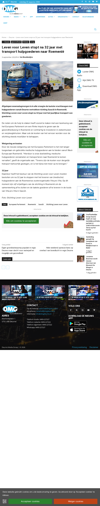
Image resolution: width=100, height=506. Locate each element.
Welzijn (26, 42)
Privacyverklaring (79, 347)
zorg (32, 42)
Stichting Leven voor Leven (57, 204)
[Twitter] (85, 1)
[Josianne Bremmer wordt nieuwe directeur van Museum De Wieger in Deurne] (81, 259)
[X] (25, 236)
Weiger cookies (75, 501)
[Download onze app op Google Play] (77, 326)
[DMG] (19, 9)
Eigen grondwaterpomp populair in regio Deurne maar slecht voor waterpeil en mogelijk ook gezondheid (19, 250)
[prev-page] (3, 267)
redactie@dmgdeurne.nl (48, 308)
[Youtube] (93, 1)
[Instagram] (89, 1)
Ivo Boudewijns (26, 57)
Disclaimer (93, 347)
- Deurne (11, 37)
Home (4, 37)
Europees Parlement (17, 204)
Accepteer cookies (30, 501)
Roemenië (32, 204)
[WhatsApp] (31, 236)
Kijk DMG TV (88, 80)
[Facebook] (82, 1)
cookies (25, 492)
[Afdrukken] (37, 236)
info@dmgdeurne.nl (43, 314)
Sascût (41, 204)
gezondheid (16, 42)
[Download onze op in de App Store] (77, 332)
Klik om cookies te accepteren (21, 221)
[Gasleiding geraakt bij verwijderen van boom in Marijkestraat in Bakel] (81, 239)
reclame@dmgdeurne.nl (45, 311)
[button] (67, 9)
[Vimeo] (96, 1)
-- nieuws (6, 42)
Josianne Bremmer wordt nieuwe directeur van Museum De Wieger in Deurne (92, 263)
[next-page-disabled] (7, 267)
